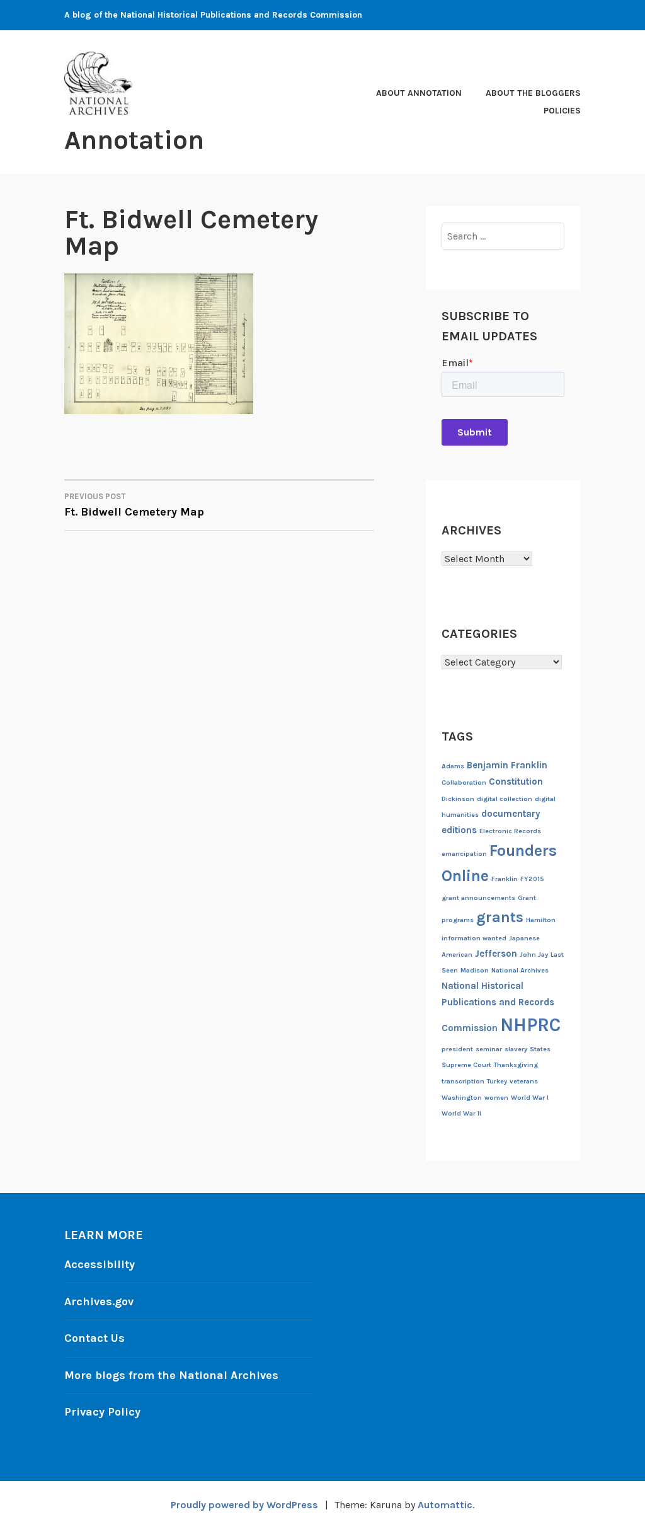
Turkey (497, 1081)
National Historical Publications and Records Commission (498, 1007)
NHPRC (530, 1025)
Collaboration (464, 782)
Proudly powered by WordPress (244, 1505)
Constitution (516, 781)
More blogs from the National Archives (171, 1375)
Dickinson (458, 799)
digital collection (504, 799)
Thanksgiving (516, 1065)
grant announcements (478, 898)
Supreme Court (466, 1065)
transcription (463, 1081)
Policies (562, 110)
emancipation (464, 854)
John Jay (534, 954)
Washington (462, 1097)
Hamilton (541, 920)
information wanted (474, 938)
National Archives (520, 970)
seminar (489, 1049)
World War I (530, 1097)
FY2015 (532, 879)
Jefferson (496, 953)
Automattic (445, 1505)
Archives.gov (99, 1301)
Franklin (504, 879)
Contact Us (94, 1338)
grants (499, 917)
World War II (461, 1113)
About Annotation (419, 93)
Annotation (134, 140)
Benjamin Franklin (507, 765)
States (540, 1049)
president (457, 1049)
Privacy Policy (102, 1412)
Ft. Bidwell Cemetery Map (134, 505)
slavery (516, 1049)
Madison (474, 970)
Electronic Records (510, 831)
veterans (524, 1081)
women (496, 1097)
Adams (453, 766)
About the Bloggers (533, 93)
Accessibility (99, 1264)
